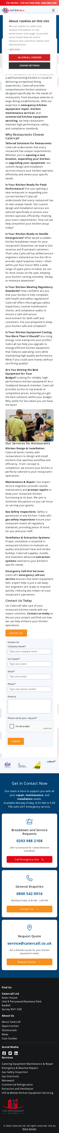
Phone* (12, 684)
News (5, 1034)
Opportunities (10, 1026)
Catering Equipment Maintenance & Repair (27, 1063)
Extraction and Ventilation (17, 1088)
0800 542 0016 (29, 893)
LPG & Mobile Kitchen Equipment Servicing (27, 1093)
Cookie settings (29, 65)
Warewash (8, 1080)
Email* (11, 671)
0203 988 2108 (48, 2)
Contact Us (16, 633)
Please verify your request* (22, 718)
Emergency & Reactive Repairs (20, 1068)
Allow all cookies (29, 57)
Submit (15, 741)
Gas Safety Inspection (15, 1072)
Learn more (14, 49)
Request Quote (27, 962)
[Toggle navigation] (53, 10)
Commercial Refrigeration (17, 1084)
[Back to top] (53, 1127)
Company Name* (17, 646)
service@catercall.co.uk (29, 943)
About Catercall (11, 1021)
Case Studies (9, 1038)
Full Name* (14, 658)
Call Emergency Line (27, 859)
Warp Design (29, 1129)
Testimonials (9, 1030)
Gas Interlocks (10, 1076)
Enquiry (12, 696)
